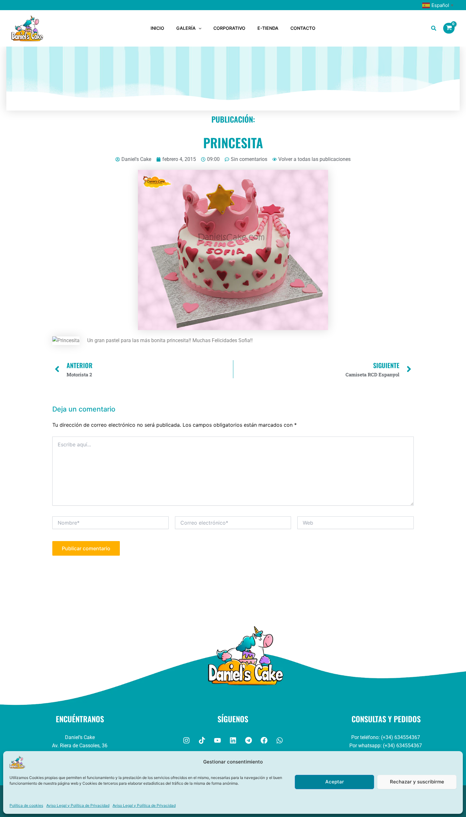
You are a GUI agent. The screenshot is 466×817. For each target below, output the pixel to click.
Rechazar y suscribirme (417, 782)
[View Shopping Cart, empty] (449, 28)
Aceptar (334, 782)
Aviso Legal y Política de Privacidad (77, 805)
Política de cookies (26, 805)
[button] (198, 28)
